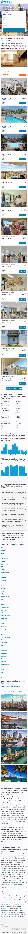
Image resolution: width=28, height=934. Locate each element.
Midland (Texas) (5, 629)
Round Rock (4, 648)
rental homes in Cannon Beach (10, 898)
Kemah (3, 602)
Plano (2, 640)
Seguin (2, 658)
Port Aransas (4, 642)
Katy (2, 599)
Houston (3, 591)
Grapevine (3, 588)
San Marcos (4, 656)
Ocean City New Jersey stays (15, 904)
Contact (24, 932)
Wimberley (3, 677)
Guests (4, 23)
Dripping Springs (5, 572)
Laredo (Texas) (5, 607)
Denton (3, 569)
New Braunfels (4, 634)
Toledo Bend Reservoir (6, 667)
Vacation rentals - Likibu (6, 1)
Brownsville (4, 556)
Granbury (3, 585)
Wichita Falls (4, 675)
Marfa (2, 621)
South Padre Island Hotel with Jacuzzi (10, 686)
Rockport (3, 645)
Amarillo (3, 550)
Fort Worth (3, 577)
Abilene (3, 548)
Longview (3, 610)
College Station (4, 558)
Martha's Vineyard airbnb (14, 884)
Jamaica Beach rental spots (9, 914)
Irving (2, 594)
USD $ (23, 929)
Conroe (3, 561)
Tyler (2, 669)
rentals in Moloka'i (9, 874)
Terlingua (3, 661)
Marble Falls (4, 618)
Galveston (3, 580)
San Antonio (4, 653)
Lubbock (3, 612)
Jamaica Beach (5, 596)
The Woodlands (5, 664)
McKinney (3, 626)
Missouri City (4, 631)
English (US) (15, 929)
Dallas (2, 566)
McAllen (3, 623)
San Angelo (4, 650)
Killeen (2, 604)
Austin (2, 553)
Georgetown (4, 583)
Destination (5, 12)
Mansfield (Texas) (5, 615)
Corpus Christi (4, 564)
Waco (2, 672)
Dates (4, 17)
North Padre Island (5, 637)
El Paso (3, 575)
